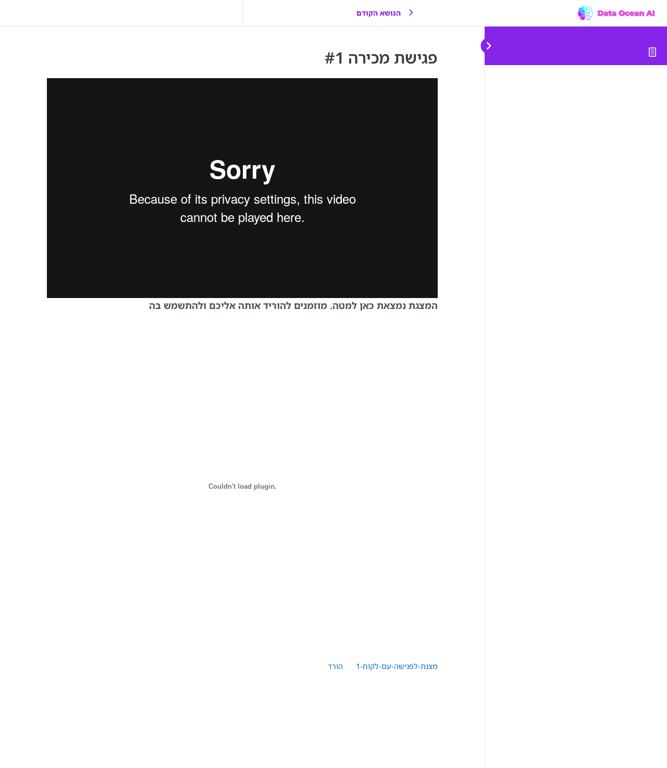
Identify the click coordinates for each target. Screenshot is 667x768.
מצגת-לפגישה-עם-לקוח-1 (397, 666)
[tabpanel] (242, 391)
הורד (335, 666)
